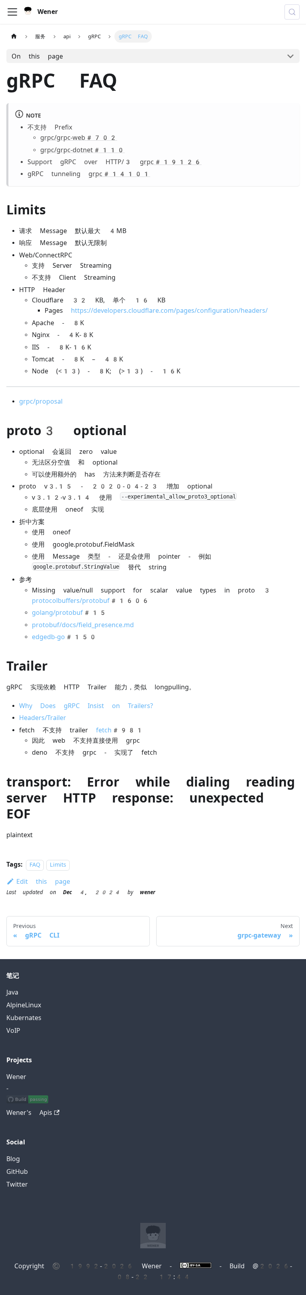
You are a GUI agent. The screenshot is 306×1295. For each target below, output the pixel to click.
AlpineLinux (23, 1005)
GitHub (17, 1171)
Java (12, 992)
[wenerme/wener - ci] (27, 1100)
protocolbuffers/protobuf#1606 (90, 600)
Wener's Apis (29, 1112)
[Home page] (14, 36)
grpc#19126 (171, 162)
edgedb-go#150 (64, 637)
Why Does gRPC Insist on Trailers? (86, 706)
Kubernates (23, 1018)
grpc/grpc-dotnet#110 (82, 150)
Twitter (17, 1184)
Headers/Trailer (42, 718)
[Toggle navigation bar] (12, 12)
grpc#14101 (119, 174)
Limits (58, 864)
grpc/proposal (41, 401)
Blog (13, 1159)
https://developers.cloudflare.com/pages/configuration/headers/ (169, 310)
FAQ (34, 864)
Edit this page (43, 881)
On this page (37, 56)
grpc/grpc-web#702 (78, 137)
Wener (16, 1077)
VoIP (13, 1030)
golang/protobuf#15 (69, 612)
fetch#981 (119, 730)
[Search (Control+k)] (292, 12)
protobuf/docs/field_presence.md (83, 625)
